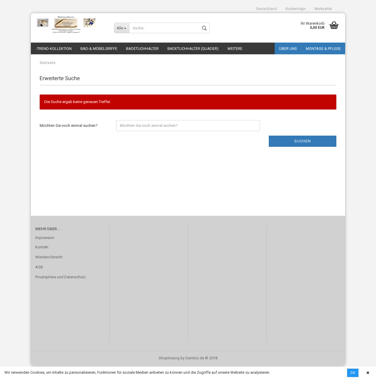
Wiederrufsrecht (49, 257)
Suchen (302, 141)
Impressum (44, 237)
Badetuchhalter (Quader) (193, 48)
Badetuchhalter (142, 48)
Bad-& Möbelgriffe (98, 48)
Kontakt (41, 247)
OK (352, 373)
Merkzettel (323, 9)
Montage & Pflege (323, 48)
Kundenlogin (296, 9)
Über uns (288, 48)
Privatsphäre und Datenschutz (60, 277)
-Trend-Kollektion (54, 48)
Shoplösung (169, 358)
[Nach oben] (360, 370)
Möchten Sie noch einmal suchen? (69, 125)
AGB (39, 267)
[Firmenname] (70, 25)
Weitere (234, 48)
